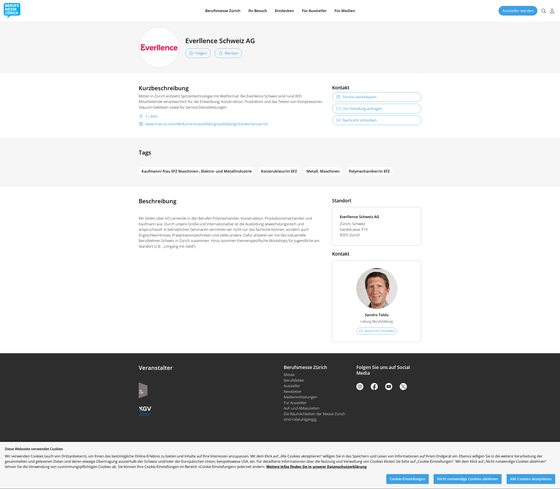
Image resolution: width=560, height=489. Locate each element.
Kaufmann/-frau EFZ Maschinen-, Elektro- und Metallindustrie (197, 171)
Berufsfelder (294, 380)
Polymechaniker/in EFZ (369, 171)
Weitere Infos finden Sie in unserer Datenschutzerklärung (316, 466)
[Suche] (543, 11)
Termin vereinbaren (359, 96)
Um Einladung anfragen (362, 108)
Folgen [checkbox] (201, 53)
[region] (280, 465)
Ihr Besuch (257, 10)
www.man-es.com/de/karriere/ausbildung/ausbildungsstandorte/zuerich (206, 123)
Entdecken (284, 10)
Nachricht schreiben (360, 120)
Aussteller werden (518, 10)
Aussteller (292, 385)
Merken (231, 53)
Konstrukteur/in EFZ (279, 171)
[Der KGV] (145, 410)
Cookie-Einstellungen (407, 479)
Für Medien (344, 10)
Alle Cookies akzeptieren (531, 479)
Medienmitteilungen (300, 396)
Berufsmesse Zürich (222, 10)
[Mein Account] (552, 11)
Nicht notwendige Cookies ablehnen (467, 479)
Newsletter (293, 391)
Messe (289, 374)
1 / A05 (151, 116)
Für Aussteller (314, 10)
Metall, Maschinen (323, 171)
